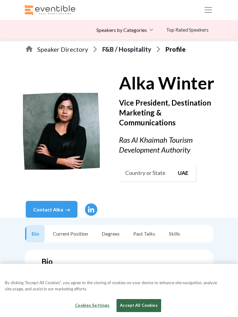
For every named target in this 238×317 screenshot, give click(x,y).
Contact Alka (48, 209)
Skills (174, 234)
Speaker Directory (62, 49)
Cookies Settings (92, 305)
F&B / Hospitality (126, 49)
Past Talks (144, 234)
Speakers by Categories (121, 30)
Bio (35, 234)
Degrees (111, 234)
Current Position (70, 234)
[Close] (228, 273)
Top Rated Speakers (187, 30)
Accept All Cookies (138, 305)
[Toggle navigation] (208, 10)
